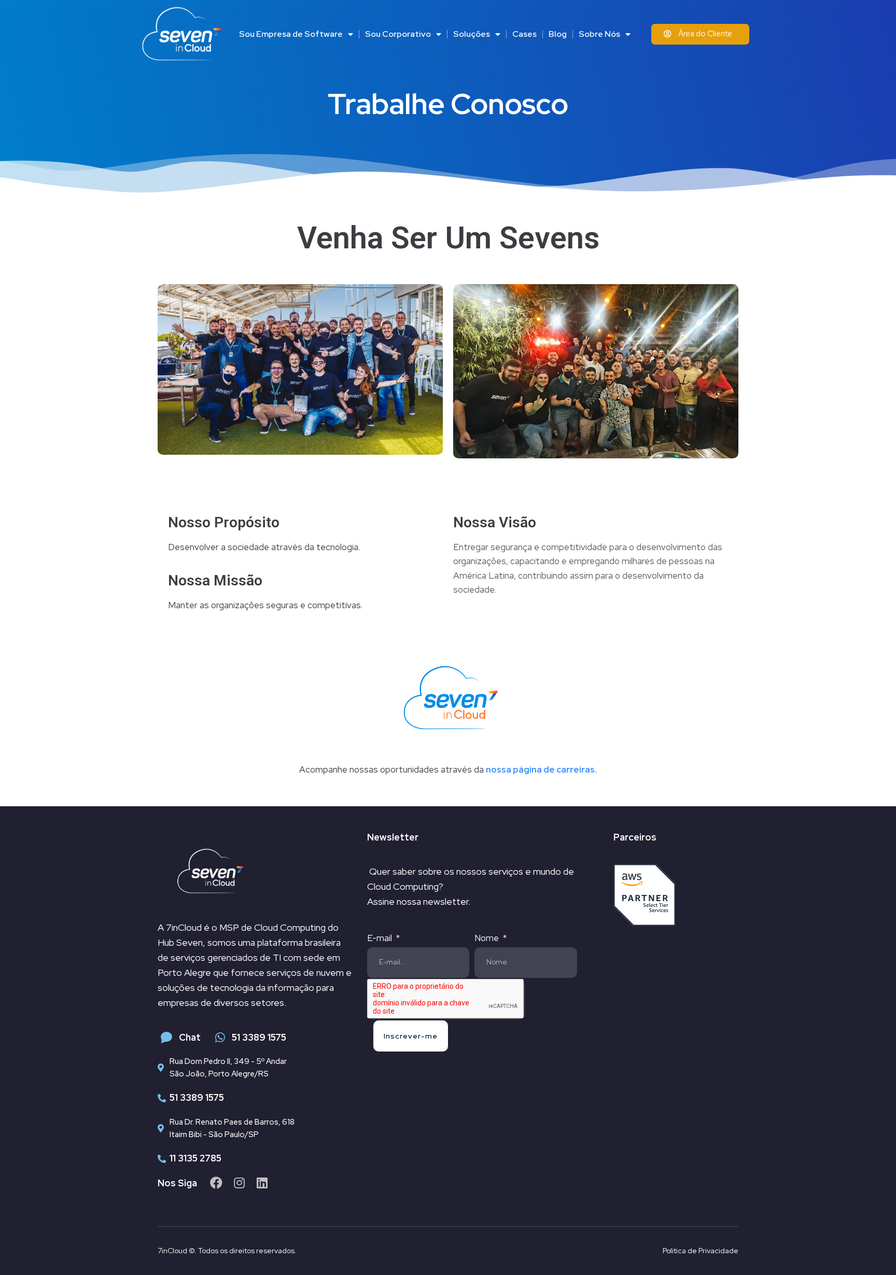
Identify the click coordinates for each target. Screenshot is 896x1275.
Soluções (471, 34)
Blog (558, 34)
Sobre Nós (599, 34)
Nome (487, 938)
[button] (700, 34)
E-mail (380, 938)
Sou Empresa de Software (291, 34)
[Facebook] (216, 1182)
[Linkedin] (262, 1182)
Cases (524, 34)
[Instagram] (239, 1182)
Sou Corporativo (398, 34)
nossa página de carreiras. (541, 769)
